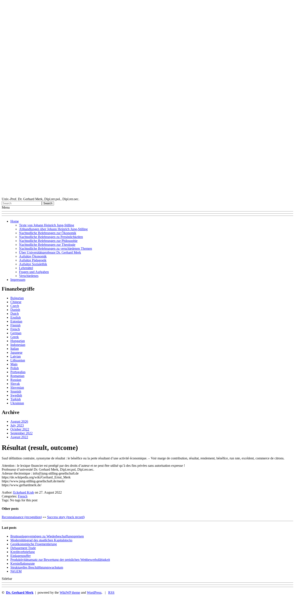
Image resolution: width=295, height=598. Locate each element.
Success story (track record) (66, 517)
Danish (15, 310)
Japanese (16, 352)
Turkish (15, 399)
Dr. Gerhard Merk (19, 592)
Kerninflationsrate (22, 563)
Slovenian (17, 387)
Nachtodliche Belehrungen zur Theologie (47, 244)
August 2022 (19, 437)
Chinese (15, 302)
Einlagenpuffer (20, 556)
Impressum (17, 279)
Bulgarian (17, 298)
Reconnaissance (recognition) (22, 517)
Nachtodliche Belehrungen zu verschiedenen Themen (55, 248)
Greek (14, 337)
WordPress (94, 592)
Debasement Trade (23, 548)
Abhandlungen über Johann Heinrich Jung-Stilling (53, 229)
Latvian (15, 356)
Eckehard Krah (23, 492)
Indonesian (17, 345)
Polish (14, 368)
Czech (14, 306)
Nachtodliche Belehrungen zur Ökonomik (47, 233)
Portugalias (17, 372)
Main (13, 364)
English (15, 317)
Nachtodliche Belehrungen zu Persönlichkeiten (51, 237)
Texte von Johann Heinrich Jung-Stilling (46, 225)
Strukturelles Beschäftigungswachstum (36, 567)
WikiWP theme (70, 592)
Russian (15, 380)
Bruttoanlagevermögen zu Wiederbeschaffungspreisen (47, 536)
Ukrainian (17, 403)
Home (14, 221)
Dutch (14, 313)
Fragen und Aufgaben (34, 272)
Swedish (16, 395)
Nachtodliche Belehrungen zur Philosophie (48, 241)
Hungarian (17, 341)
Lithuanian (17, 360)
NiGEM (16, 571)
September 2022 (21, 433)
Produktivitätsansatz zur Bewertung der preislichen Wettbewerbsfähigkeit (60, 559)
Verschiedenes (28, 276)
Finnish (15, 325)
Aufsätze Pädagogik (32, 260)
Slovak (15, 383)
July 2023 (17, 425)
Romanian (17, 376)
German (15, 333)
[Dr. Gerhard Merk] (147, 195)
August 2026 (19, 421)
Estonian (16, 321)
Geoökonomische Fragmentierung (33, 544)
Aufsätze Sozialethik (33, 264)
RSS (111, 592)
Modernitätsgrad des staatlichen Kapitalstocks (41, 540)
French (15, 329)
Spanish (15, 391)
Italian (14, 348)
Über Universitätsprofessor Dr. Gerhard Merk (50, 252)
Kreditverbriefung (22, 552)
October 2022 (19, 429)
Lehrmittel (26, 268)
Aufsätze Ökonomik (33, 256)
